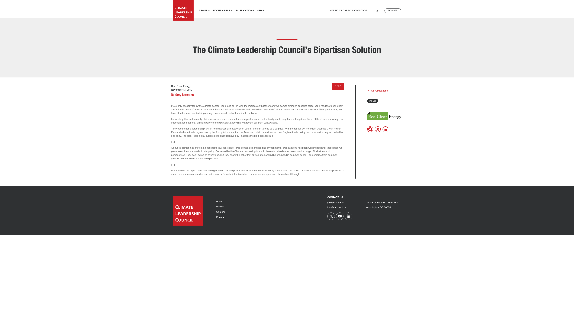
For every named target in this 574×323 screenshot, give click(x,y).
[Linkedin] (385, 129)
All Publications (379, 91)
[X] (378, 129)
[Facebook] (370, 129)
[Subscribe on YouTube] (340, 216)
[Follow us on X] (331, 216)
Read (338, 86)
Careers (220, 212)
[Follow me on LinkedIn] (348, 216)
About (219, 201)
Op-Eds (372, 101)
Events (220, 207)
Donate (392, 11)
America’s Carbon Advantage (348, 11)
